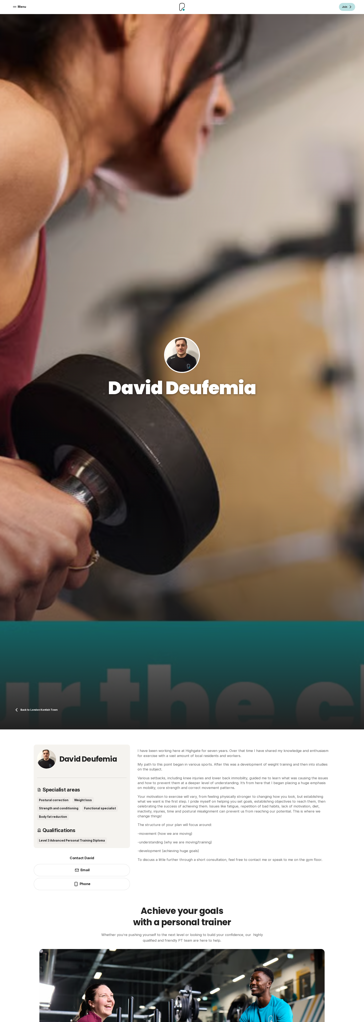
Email (85, 870)
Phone (85, 884)
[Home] (182, 7)
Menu (22, 6)
